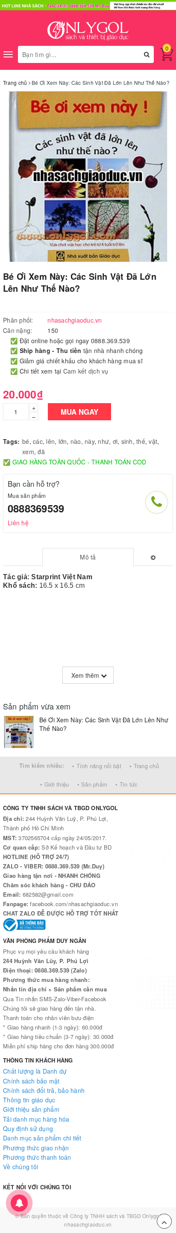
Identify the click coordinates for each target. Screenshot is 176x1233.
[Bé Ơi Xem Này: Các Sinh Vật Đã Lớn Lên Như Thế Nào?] (19, 732)
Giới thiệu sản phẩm (31, 1109)
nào (75, 441)
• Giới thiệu (54, 784)
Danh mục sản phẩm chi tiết (42, 1138)
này (89, 441)
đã (41, 451)
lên (50, 441)
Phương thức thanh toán (37, 1157)
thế (140, 441)
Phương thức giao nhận (36, 1147)
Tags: (11, 441)
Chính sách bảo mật (31, 1081)
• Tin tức (126, 784)
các (38, 441)
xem (28, 451)
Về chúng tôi (20, 1166)
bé (25, 441)
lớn (63, 441)
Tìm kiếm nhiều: (41, 765)
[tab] (88, 557)
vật (153, 441)
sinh (127, 441)
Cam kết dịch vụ (86, 371)
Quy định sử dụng (28, 1128)
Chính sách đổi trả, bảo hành (44, 1090)
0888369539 (36, 508)
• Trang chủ (144, 766)
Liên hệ (18, 522)
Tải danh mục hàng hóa (36, 1119)
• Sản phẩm (92, 784)
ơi (115, 441)
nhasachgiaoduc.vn (87, 1224)
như (103, 441)
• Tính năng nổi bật (96, 766)
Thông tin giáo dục (29, 1099)
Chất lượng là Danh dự (35, 1071)
